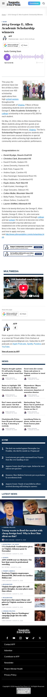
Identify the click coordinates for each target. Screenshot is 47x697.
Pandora (37, 344)
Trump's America (9, 571)
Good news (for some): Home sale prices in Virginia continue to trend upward (16, 602)
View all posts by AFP (11, 351)
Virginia (21, 105)
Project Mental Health (13, 669)
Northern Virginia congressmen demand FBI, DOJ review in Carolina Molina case (17, 575)
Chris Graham (10, 378)
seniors (15, 99)
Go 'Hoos (15, 544)
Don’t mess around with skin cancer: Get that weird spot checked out (11, 404)
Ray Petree (6, 567)
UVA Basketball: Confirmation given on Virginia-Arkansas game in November (17, 548)
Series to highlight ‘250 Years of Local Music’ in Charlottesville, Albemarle (12, 387)
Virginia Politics (9, 527)
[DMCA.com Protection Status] (23, 691)
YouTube (6, 347)
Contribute (34, 3)
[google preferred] (11, 45)
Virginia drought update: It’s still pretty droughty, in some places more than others (17, 589)
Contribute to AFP (11, 657)
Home (4, 15)
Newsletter (8, 663)
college (5, 114)
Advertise (8, 651)
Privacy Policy (10, 675)
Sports (5, 557)
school (9, 99)
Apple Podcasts (19, 344)
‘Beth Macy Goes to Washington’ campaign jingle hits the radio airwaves (15, 615)
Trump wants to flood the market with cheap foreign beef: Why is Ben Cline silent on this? (22, 533)
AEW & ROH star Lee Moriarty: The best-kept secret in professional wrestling (17, 562)
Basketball (7, 544)
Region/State (8, 584)
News (5, 21)
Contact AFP (9, 644)
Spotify (30, 344)
